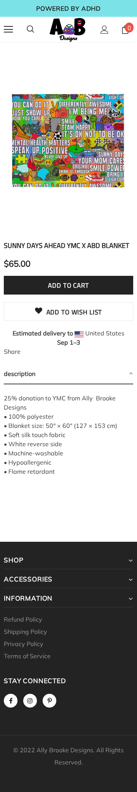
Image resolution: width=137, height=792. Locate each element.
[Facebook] (11, 701)
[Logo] (67, 29)
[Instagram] (30, 701)
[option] (68, 141)
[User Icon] (104, 30)
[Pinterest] (49, 701)
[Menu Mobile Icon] (8, 29)
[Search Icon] (30, 29)
